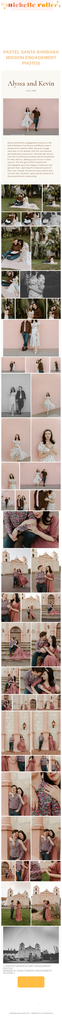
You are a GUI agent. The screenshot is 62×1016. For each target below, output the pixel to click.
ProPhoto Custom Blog (42, 1013)
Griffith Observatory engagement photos (27, 967)
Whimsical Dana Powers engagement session (27, 972)
